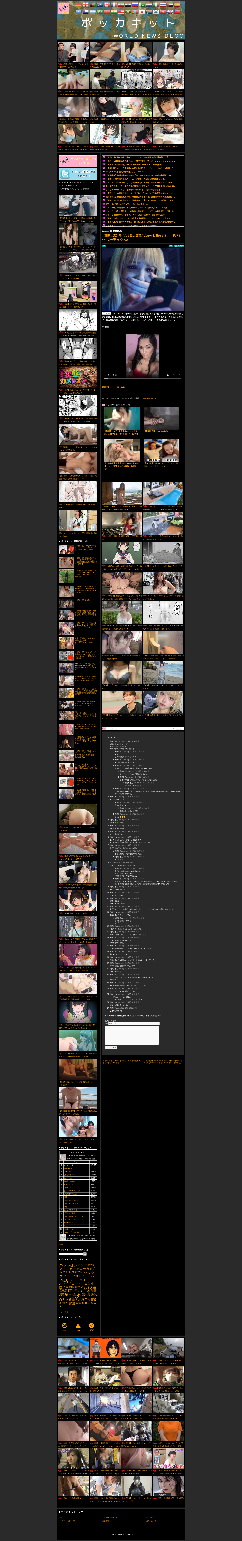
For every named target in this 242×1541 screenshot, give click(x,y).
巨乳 (71, 1290)
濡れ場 (86, 1294)
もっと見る (64, 1312)
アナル (91, 1264)
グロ (103, 246)
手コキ (78, 1290)
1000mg (66, 1197)
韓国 (78, 1302)
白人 (62, 1299)
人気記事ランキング (109, 1517)
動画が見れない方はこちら (113, 387)
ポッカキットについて (66, 1521)
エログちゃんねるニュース (73, 1216)
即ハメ (79, 1286)
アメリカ (66, 1269)
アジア (82, 1265)
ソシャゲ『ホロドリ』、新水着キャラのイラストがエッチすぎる (133, 190)
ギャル (67, 1272)
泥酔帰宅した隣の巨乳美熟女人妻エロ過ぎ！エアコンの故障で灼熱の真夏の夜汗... (140, 197)
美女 (87, 1300)
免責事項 (105, 1521)
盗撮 (68, 1299)
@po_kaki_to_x (148, 398)
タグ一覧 (149, 1517)
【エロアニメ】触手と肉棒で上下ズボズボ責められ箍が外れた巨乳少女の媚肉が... (140, 222)
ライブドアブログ (70, 1219)
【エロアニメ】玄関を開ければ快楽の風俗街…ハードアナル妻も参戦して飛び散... (140, 211)
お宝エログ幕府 (69, 1213)
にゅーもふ (68, 1178)
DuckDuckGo (68, 1223)
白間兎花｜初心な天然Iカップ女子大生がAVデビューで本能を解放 (134, 164)
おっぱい (70, 1265)
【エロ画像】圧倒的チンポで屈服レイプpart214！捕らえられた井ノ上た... (137, 207)
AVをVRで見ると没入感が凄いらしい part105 (125, 172)
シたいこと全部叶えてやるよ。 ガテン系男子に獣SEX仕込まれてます (136, 215)
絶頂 (81, 1299)
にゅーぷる (68, 1187)
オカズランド (68, 1184)
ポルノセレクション (71, 1200)
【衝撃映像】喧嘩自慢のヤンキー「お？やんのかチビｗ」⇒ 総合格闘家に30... (139, 175)
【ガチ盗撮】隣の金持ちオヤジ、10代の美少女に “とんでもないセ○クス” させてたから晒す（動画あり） (163, 1063)
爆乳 (94, 1294)
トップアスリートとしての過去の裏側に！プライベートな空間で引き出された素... (140, 186)
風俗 (90, 1303)
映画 (94, 1290)
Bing (65, 1207)
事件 (170, 246)
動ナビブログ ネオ (70, 1210)
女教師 (63, 1290)
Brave (66, 1226)
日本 (86, 1291)
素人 (75, 1299)
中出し (86, 1283)
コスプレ (77, 1272)
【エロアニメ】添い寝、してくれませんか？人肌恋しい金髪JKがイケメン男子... (140, 182)
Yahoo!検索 (68, 1171)
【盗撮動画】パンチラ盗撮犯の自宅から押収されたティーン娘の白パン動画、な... (140, 168)
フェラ (74, 1280)
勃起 (72, 1287)
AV (61, 1265)
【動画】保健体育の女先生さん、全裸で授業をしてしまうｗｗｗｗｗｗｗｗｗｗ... (140, 161)
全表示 (62, 1244)
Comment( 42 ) (179, 729)
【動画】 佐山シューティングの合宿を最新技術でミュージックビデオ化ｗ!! (138, 218)
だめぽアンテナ (69, 1175)
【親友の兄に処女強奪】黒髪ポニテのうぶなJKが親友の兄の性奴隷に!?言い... (139, 157)
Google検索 (68, 1168)
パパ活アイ (68, 1229)
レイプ (67, 1283)
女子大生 (90, 1287)
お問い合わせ (151, 1521)
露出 (71, 1303)
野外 (65, 1303)
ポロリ (83, 1280)
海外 (77, 1295)
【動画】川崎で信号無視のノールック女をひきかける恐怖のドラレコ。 (136, 179)
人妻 (66, 1287)
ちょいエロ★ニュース (72, 1191)
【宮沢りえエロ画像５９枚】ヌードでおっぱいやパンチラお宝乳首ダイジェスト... (140, 193)
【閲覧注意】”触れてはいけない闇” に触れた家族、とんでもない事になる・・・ (122, 1062)
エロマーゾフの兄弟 (71, 1203)
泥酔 (62, 1294)
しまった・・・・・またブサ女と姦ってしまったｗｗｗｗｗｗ (132, 225)
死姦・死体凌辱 (179, 246)
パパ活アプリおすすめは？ (73, 1232)
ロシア (76, 1283)
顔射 (84, 1302)
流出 (68, 1295)
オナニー (79, 1268)
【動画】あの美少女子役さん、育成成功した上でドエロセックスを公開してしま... (140, 200)
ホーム (60, 1517)
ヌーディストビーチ (77, 1276)
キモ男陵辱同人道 (70, 1194)
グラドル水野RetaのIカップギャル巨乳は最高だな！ (128, 204)
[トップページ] (63, 8)
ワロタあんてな (69, 1181)
